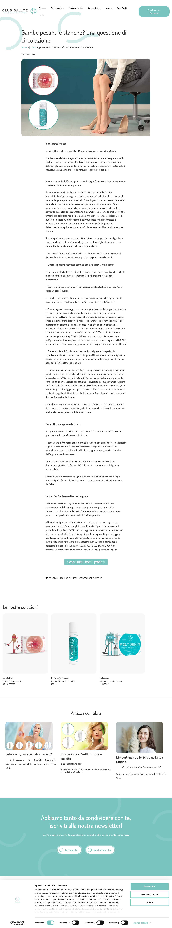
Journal (109, 8)
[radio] (69, 849)
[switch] (75, 922)
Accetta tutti (149, 886)
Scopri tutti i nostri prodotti (86, 562)
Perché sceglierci (57, 8)
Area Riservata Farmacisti (154, 11)
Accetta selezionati (149, 894)
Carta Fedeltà (122, 8)
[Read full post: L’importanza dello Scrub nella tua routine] (141, 737)
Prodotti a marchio (93, 578)
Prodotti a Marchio (76, 8)
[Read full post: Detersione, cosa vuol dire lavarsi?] (30, 736)
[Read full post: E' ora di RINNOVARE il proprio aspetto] (86, 736)
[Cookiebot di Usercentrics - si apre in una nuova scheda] (17, 923)
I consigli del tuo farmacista (69, 578)
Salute (52, 578)
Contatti (42, 15)
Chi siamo (42, 8)
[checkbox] (86, 850)
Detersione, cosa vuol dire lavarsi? (28, 754)
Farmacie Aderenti (94, 8)
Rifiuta (149, 902)
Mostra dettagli (140, 923)
